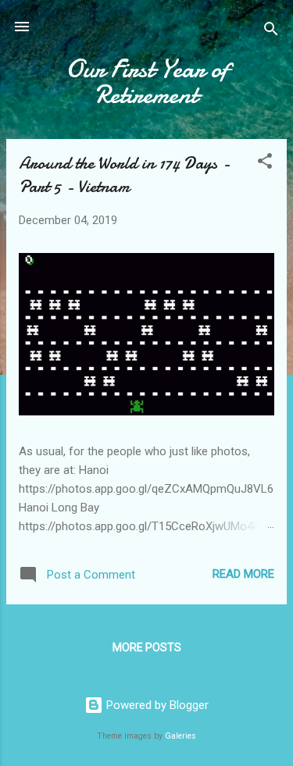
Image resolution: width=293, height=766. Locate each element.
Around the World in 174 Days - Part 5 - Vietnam (124, 174)
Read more (243, 574)
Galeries (180, 736)
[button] (264, 163)
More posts (147, 647)
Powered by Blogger (156, 705)
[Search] (271, 31)
